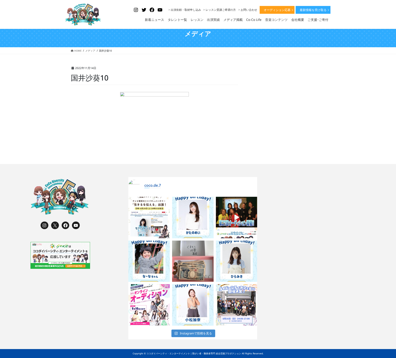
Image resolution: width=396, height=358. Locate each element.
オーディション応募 (277, 10)
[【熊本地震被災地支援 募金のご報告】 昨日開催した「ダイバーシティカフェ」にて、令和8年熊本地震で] (193, 261)
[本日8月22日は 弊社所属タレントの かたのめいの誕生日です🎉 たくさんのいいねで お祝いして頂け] (193, 217)
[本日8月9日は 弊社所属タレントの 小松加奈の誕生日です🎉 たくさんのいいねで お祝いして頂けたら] (193, 305)
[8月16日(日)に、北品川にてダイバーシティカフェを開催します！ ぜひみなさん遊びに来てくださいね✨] (236, 305)
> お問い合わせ (247, 10)
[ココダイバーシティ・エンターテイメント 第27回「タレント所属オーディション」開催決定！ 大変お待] (236, 217)
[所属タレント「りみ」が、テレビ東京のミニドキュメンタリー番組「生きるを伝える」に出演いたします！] (149, 217)
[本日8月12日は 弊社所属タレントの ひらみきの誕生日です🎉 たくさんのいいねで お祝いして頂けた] (236, 261)
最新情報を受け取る (313, 10)
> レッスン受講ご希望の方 (219, 10)
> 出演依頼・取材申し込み (184, 10)
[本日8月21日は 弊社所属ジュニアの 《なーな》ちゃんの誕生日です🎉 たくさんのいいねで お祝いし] (149, 261)
